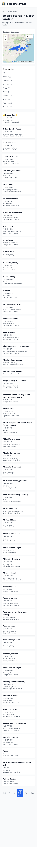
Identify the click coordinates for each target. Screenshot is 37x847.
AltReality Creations (11, 559)
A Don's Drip (8, 226)
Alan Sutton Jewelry (11, 453)
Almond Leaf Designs (12, 548)
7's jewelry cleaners (11, 198)
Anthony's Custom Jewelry (14, 681)
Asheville (7, 107)
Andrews (7, 84)
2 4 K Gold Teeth (10, 143)
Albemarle (8, 81)
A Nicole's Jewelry (10, 263)
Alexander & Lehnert (12, 467)
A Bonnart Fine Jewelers (13, 212)
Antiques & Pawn (10, 695)
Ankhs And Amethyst (12, 667)
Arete (5, 751)
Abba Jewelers (9, 332)
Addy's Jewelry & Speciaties (14, 381)
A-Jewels (6, 290)
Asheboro (7, 103)
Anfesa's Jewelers (10, 654)
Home (3, 11)
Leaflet (15, 61)
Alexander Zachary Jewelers (15, 481)
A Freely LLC (8, 240)
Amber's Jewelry (10, 598)
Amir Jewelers (9, 626)
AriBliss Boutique (10, 779)
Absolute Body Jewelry (12, 360)
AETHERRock (8, 408)
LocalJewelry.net (16, 3)
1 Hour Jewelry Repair (12, 129)
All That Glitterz (9, 520)
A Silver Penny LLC (10, 276)
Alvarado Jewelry (10, 573)
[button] (21, 50)
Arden (6, 99)
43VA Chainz (8, 184)
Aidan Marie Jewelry (11, 439)
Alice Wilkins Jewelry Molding (15, 495)
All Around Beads (10, 508)
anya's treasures (10, 709)
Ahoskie (7, 77)
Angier (6, 88)
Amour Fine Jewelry (11, 640)
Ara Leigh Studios (10, 737)
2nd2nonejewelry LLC (12, 170)
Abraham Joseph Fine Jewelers (16, 346)
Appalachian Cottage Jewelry (15, 723)
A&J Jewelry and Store (12, 304)
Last (32, 793)
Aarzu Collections (10, 318)
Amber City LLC (9, 587)
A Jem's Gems (9, 251)
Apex (6, 92)
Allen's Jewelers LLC (11, 534)
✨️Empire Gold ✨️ (10, 115)
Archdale (7, 96)
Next (26, 793)
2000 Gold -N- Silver (11, 157)
